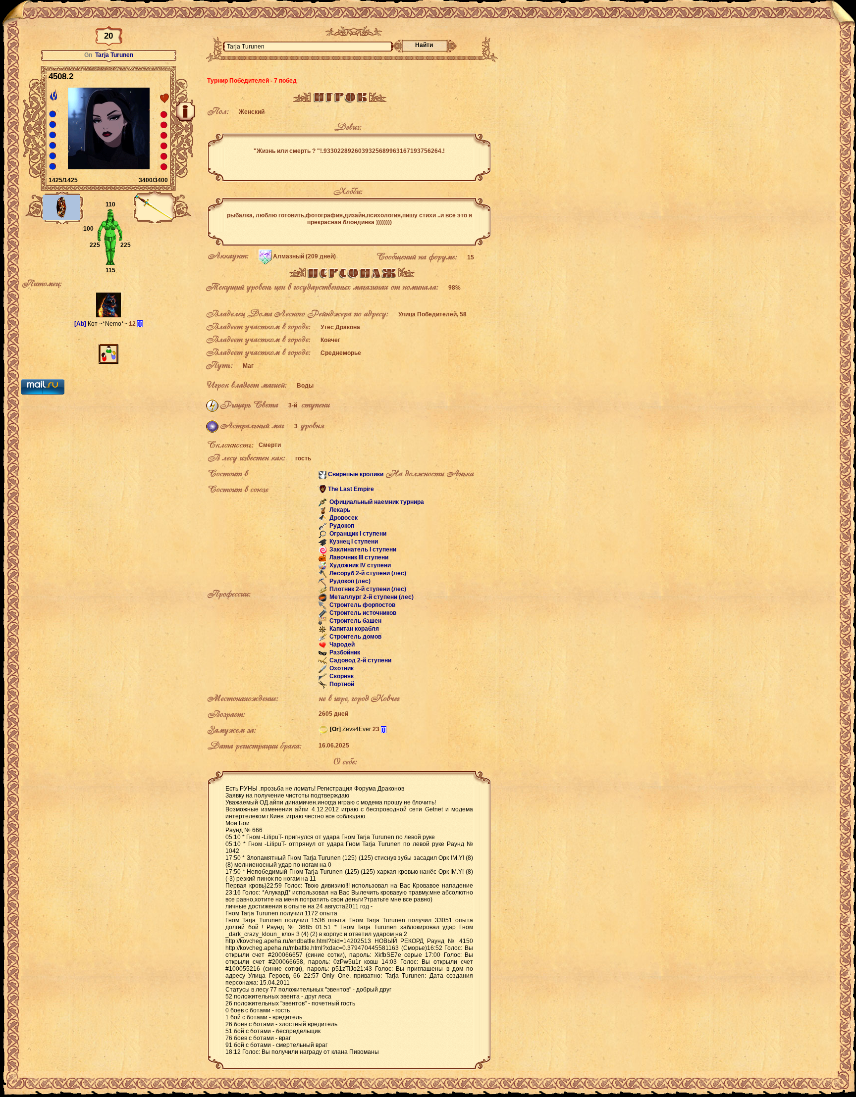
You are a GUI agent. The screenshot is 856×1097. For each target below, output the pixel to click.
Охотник (341, 668)
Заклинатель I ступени (362, 550)
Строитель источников (362, 613)
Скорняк (341, 676)
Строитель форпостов (361, 605)
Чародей (341, 645)
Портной (341, 684)
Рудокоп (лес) (349, 581)
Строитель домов (354, 637)
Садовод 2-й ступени (359, 660)
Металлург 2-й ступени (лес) (371, 597)
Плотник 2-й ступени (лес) (367, 589)
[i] (140, 323)
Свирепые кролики (355, 474)
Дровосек (343, 518)
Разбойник (344, 652)
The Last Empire (351, 489)
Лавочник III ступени (358, 557)
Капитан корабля (353, 629)
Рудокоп (341, 526)
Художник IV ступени (359, 565)
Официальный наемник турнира (376, 502)
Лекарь (339, 510)
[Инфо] (185, 111)
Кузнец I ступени (353, 542)
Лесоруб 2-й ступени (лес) (367, 573)
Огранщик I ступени (357, 534)
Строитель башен (354, 621)
